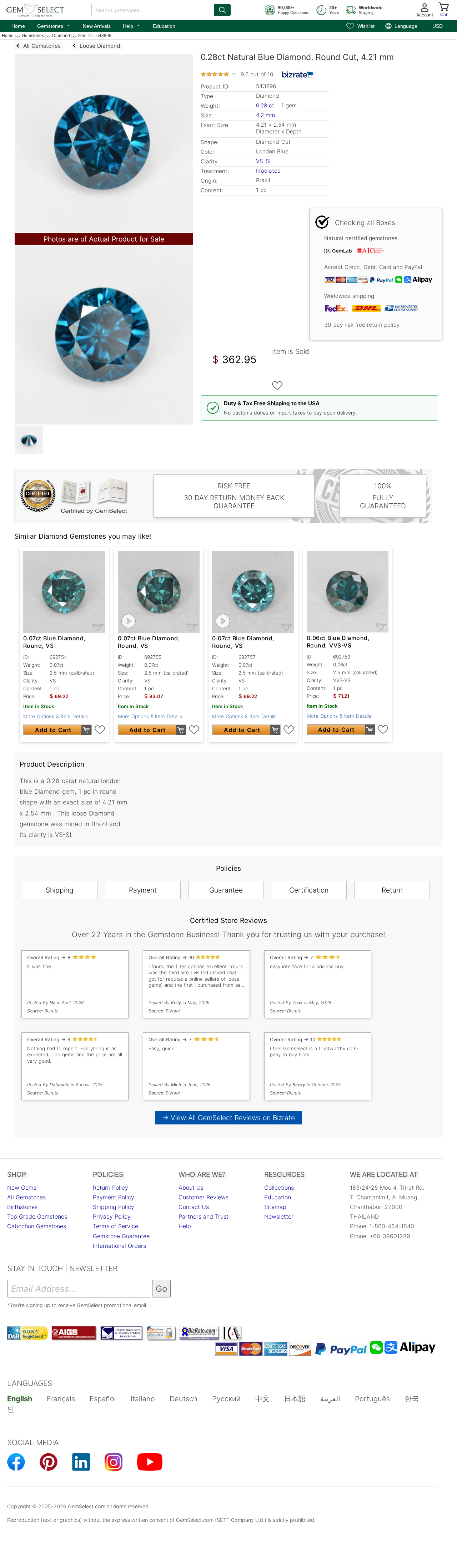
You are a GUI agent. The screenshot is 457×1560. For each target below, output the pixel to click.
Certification (308, 890)
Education (164, 26)
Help (132, 25)
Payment (143, 890)
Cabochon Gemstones (36, 1226)
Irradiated (268, 170)
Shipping (60, 890)
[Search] (222, 10)
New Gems (21, 1187)
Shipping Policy (113, 1206)
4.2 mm (265, 115)
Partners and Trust (203, 1216)
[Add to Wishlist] (277, 385)
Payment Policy (113, 1197)
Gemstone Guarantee (121, 1236)
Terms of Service (115, 1226)
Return (392, 890)
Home (18, 26)
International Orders (119, 1245)
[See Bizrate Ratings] (298, 74)
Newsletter (278, 1216)
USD (437, 26)
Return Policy (110, 1187)
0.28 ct (266, 105)
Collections (279, 1187)
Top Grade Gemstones (37, 1216)
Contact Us (194, 1206)
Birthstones (22, 1206)
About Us (191, 1187)
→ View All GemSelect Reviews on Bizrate (228, 1117)
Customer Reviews (203, 1197)
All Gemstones (26, 1197)
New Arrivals (97, 26)
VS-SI (263, 161)
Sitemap (275, 1206)
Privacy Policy (112, 1216)
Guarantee (226, 890)
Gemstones (54, 25)
